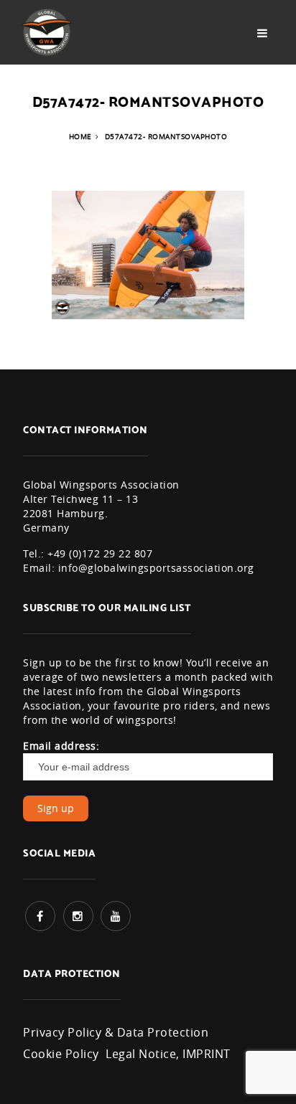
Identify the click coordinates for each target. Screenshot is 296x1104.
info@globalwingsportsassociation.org (156, 568)
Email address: (61, 745)
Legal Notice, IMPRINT (168, 1054)
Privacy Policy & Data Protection (115, 1032)
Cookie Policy (61, 1054)
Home (80, 136)
